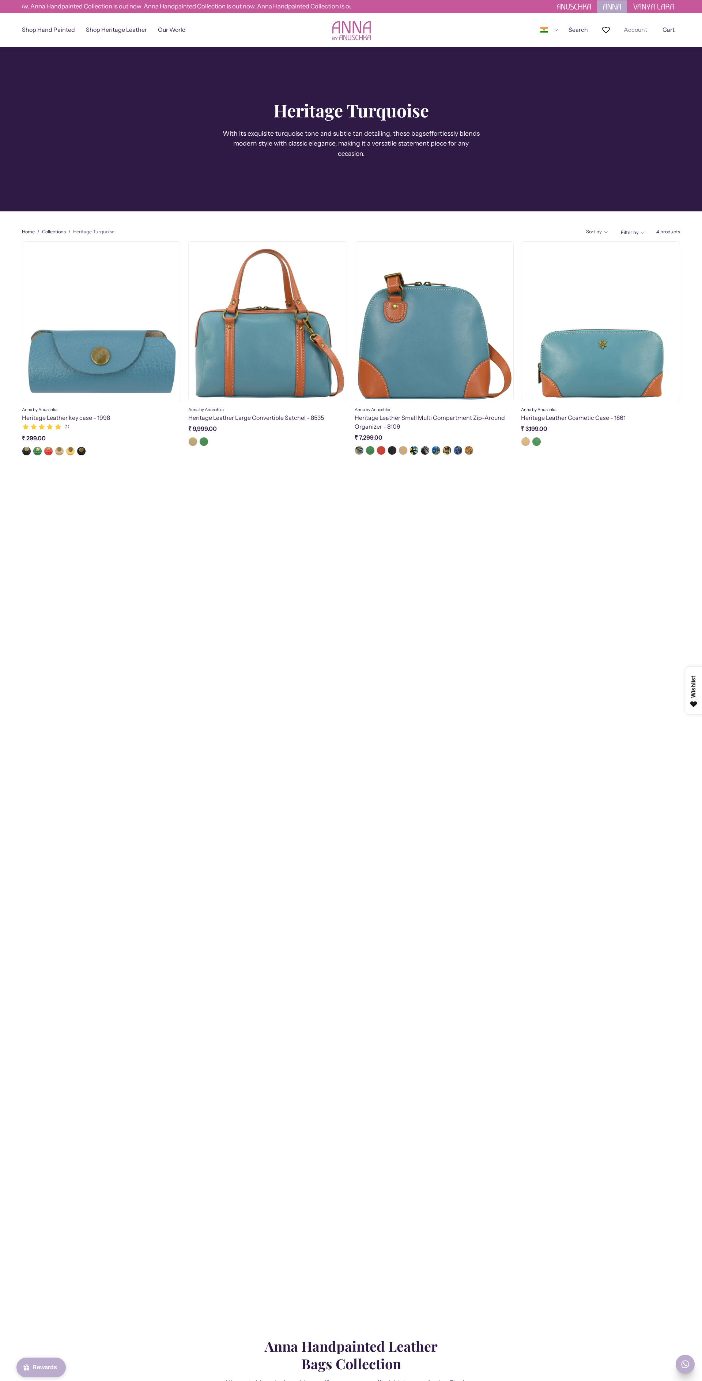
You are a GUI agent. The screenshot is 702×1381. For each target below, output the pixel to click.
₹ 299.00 (34, 438)
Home (28, 231)
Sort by (594, 231)
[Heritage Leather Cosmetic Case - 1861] (525, 441)
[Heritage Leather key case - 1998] (26, 451)
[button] (171, 30)
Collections (54, 231)
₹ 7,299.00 (368, 437)
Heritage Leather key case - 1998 (66, 417)
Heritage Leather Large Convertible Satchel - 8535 (256, 417)
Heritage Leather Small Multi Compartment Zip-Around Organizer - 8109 (430, 422)
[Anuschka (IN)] (351, 29)
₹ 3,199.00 (534, 429)
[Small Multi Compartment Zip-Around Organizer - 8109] (359, 450)
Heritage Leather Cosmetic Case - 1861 (573, 417)
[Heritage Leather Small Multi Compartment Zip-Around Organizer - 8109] (370, 450)
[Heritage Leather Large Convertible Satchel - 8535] (192, 441)
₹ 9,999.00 (202, 429)
